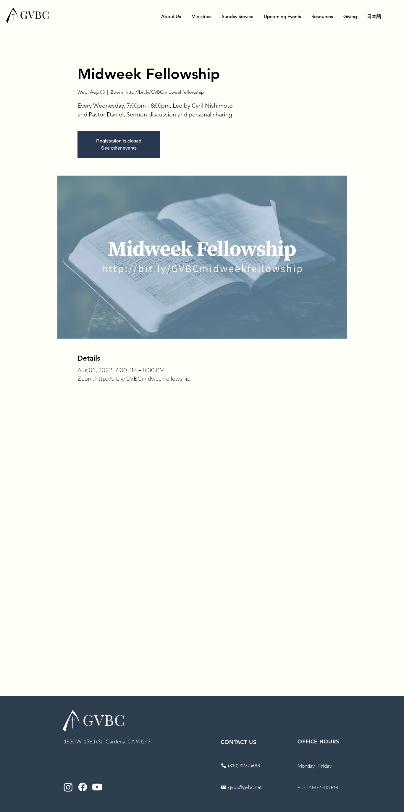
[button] (171, 16)
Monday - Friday (315, 766)
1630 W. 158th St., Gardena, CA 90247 (107, 741)
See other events (119, 148)
